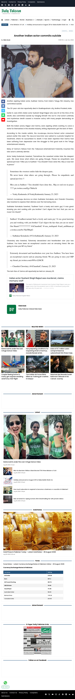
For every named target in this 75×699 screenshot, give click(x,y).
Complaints (31, 2)
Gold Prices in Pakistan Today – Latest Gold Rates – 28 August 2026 (29, 552)
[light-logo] (11, 12)
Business (29, 20)
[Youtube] (9, 5)
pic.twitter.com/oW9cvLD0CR (31, 260)
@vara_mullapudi (50, 226)
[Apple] (29, 5)
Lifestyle (39, 20)
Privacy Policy (22, 2)
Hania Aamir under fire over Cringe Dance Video (12, 350)
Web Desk (6, 40)
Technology (55, 20)
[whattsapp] (5, 682)
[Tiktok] (15, 5)
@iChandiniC (36, 226)
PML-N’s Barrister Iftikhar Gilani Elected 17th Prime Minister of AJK (35, 470)
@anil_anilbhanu (65, 226)
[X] (3, 110)
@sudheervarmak (25, 219)
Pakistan (14, 20)
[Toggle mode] (69, 20)
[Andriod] (26, 5)
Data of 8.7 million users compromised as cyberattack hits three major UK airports (61, 352)
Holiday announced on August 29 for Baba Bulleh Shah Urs (24, 25)
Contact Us (12, 2)
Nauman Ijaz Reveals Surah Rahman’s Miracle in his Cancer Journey (61, 376)
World (22, 20)
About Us (4, 2)
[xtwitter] (5, 5)
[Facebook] (2, 5)
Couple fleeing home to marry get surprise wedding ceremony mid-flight (12, 376)
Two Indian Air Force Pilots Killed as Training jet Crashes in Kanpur (37, 376)
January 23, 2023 (51, 194)
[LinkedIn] (3, 106)
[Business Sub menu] (33, 20)
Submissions (41, 2)
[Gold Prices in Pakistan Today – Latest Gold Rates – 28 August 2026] (37, 531)
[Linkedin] (22, 5)
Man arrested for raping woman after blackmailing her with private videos (38, 499)
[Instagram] (12, 5)
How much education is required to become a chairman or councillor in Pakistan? (41, 489)
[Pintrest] (19, 5)
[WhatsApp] (3, 115)
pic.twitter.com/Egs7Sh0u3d (25, 188)
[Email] (3, 120)
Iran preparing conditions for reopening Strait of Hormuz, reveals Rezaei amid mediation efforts (37, 352)
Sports (46, 20)
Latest (7, 20)
